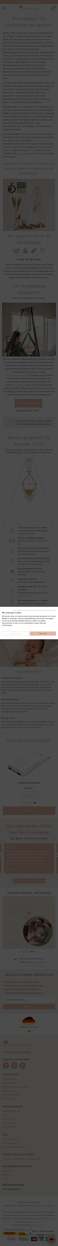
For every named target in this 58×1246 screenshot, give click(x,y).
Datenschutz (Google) (46, 610)
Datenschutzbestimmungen (24, 610)
